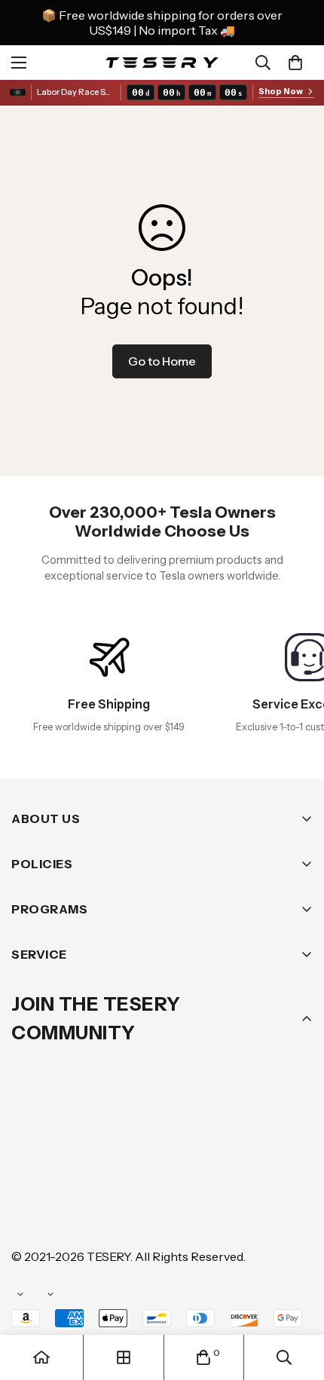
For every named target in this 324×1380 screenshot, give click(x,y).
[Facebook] (75, 1165)
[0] (295, 62)
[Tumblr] (210, 1165)
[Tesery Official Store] (162, 62)
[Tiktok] (29, 1210)
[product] (41, 1357)
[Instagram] (120, 1165)
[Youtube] (255, 1165)
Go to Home (162, 361)
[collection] (123, 1357)
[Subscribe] (296, 1126)
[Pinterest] (29, 1165)
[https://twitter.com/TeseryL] (165, 1165)
